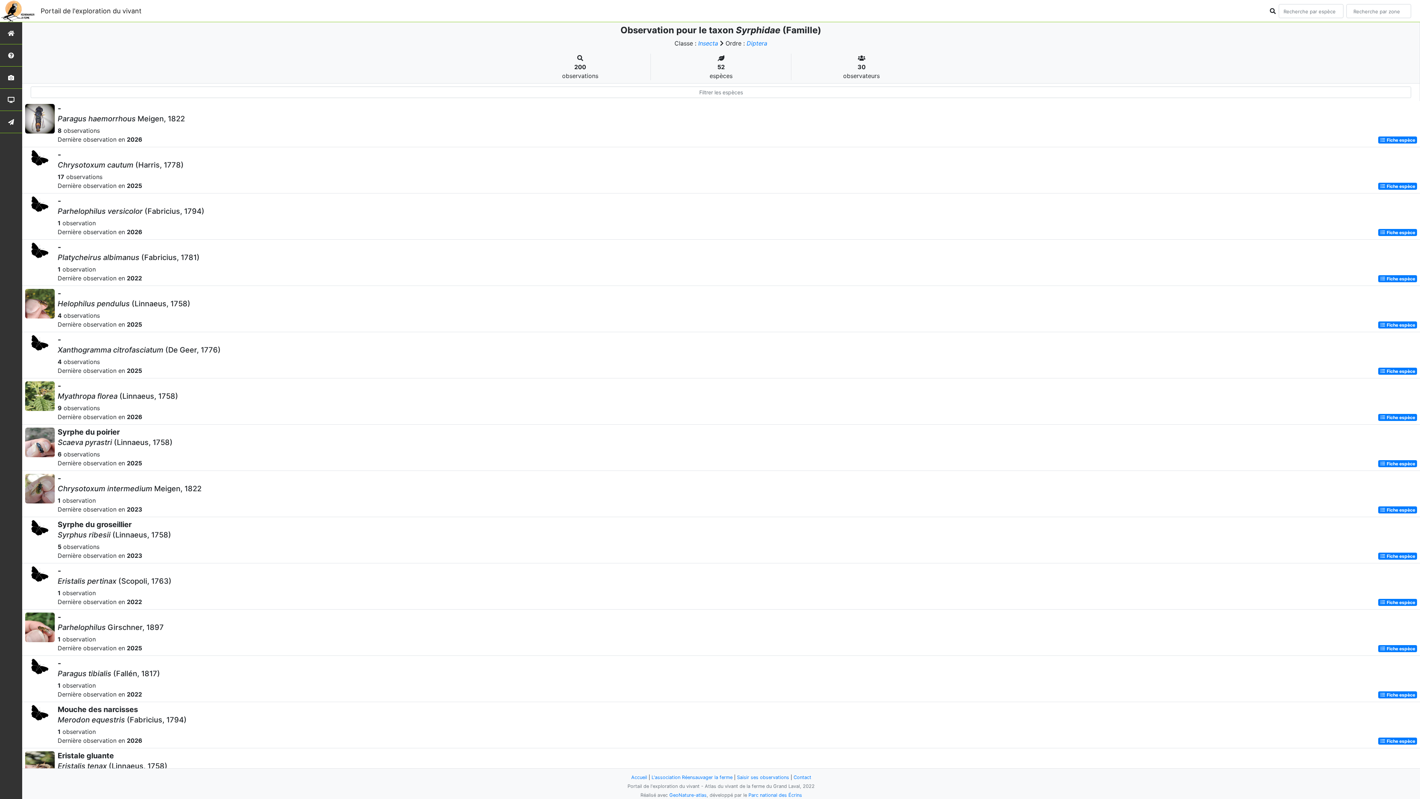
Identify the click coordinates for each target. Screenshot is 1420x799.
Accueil (639, 777)
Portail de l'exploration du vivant (91, 11)
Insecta (708, 43)
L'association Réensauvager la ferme (692, 777)
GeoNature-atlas (688, 795)
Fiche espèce (1400, 140)
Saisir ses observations (763, 777)
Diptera (757, 43)
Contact (802, 777)
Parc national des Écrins (775, 795)
